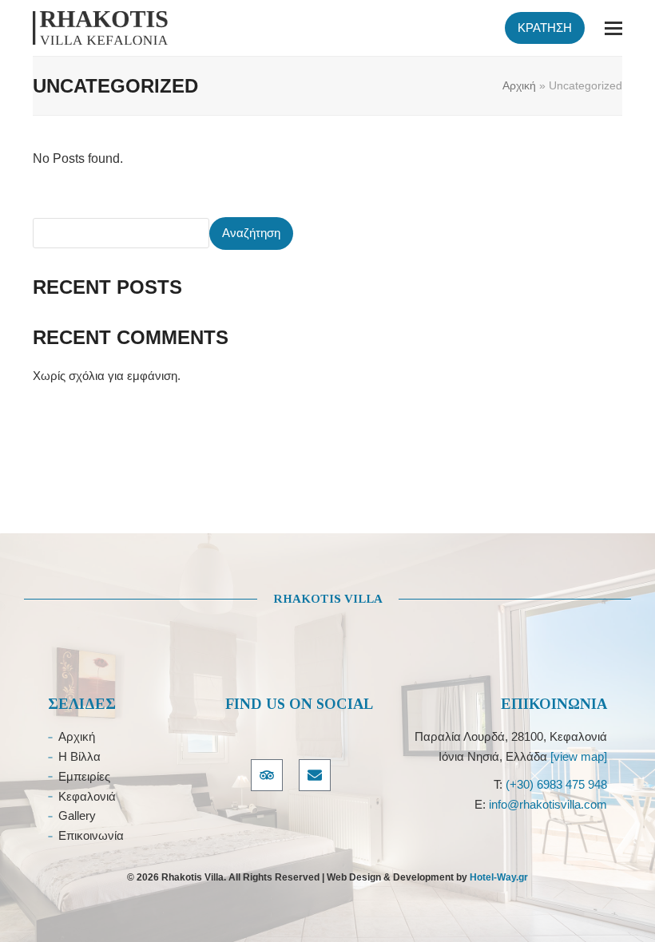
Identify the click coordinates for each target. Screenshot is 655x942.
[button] (613, 28)
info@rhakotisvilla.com (548, 804)
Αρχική (519, 85)
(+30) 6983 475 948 (556, 784)
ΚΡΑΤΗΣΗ (545, 27)
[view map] (578, 756)
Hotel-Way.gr (499, 877)
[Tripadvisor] (267, 775)
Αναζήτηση (251, 232)
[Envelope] (315, 775)
